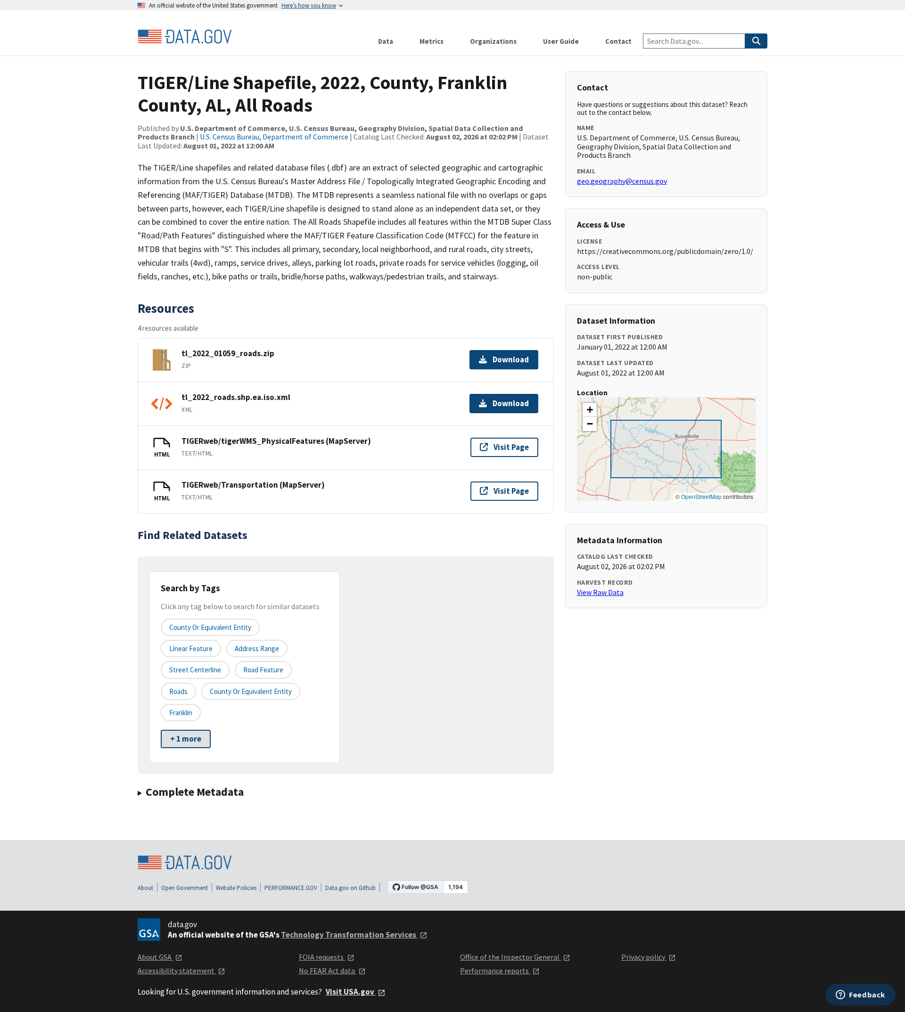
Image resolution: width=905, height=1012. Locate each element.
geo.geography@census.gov (622, 181)
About (145, 888)
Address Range (257, 648)
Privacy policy (643, 957)
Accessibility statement (177, 970)
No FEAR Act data (327, 970)
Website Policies (236, 888)
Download (511, 359)
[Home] (185, 36)
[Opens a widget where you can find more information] (860, 995)
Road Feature (263, 669)
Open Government (184, 888)
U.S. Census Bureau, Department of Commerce (274, 136)
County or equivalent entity (210, 627)
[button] (590, 410)
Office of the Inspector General (510, 957)
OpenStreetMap (701, 496)
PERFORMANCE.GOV (290, 888)
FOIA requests (322, 957)
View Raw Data (600, 592)
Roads (178, 691)
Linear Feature (191, 648)
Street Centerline (195, 669)
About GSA (155, 957)
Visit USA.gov (351, 992)
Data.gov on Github (350, 888)
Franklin (180, 712)
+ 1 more (185, 739)
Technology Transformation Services (349, 935)
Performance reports (495, 970)
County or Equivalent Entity (251, 691)
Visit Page (511, 447)
